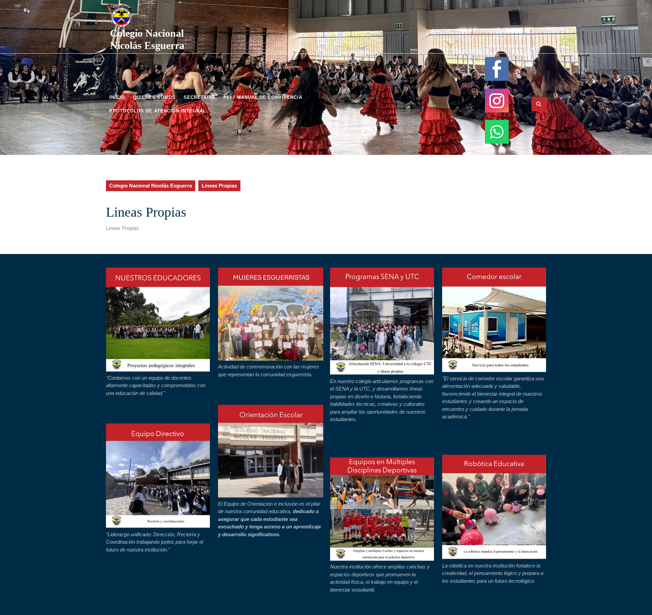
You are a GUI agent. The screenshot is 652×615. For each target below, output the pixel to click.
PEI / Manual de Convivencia (262, 97)
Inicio (117, 97)
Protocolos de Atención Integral (157, 110)
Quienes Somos (154, 97)
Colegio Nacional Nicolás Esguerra (150, 185)
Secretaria (199, 97)
